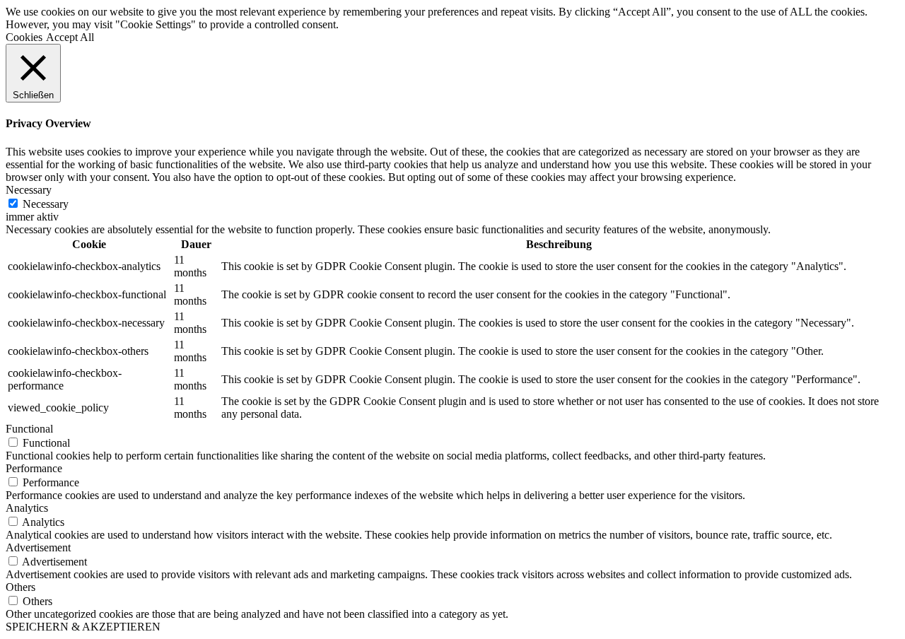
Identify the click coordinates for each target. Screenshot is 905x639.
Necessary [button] (29, 190)
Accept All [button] (70, 37)
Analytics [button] (27, 508)
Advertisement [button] (38, 547)
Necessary (46, 204)
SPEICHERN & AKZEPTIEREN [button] (83, 627)
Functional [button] (29, 429)
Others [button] (20, 587)
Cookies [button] (24, 37)
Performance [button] (34, 468)
